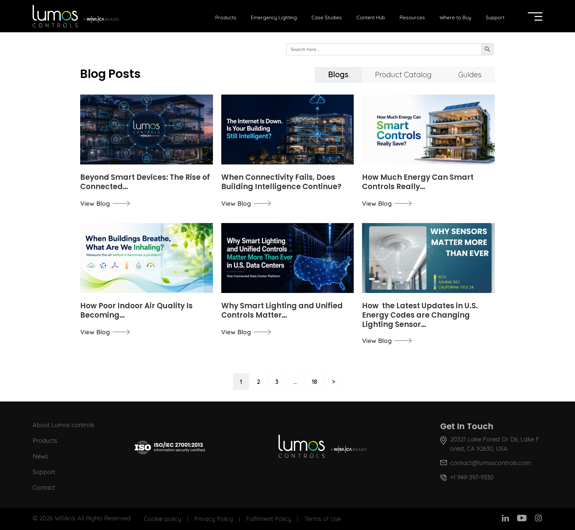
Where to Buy (455, 17)
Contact (44, 487)
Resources (412, 17)
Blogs (338, 74)
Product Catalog (403, 74)
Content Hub (370, 17)
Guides (469, 74)
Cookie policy (162, 519)
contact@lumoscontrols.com (490, 463)
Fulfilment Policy (268, 519)
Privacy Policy (213, 519)
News (40, 456)
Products (225, 17)
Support (495, 17)
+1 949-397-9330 (471, 477)
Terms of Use (322, 519)
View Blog (95, 203)
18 (314, 382)
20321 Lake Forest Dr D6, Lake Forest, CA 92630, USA (494, 443)
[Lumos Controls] (75, 16)
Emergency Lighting (274, 17)
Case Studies (326, 17)
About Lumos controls (63, 425)
